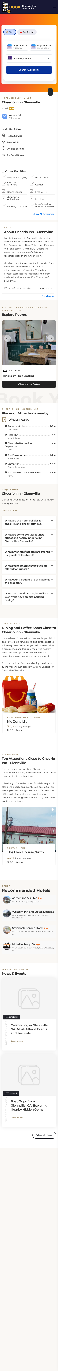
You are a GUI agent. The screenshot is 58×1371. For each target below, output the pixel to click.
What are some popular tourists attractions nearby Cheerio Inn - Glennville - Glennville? (24, 538)
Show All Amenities (43, 214)
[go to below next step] (51, 91)
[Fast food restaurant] (29, 696)
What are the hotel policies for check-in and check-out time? (24, 522)
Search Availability (29, 69)
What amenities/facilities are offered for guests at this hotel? (27, 553)
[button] (52, 678)
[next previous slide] (7, 338)
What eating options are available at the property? (27, 581)
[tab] (29, 522)
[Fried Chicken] (29, 827)
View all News (44, 1135)
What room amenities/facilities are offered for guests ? (26, 567)
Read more (48, 296)
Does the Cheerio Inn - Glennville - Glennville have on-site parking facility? (26, 596)
